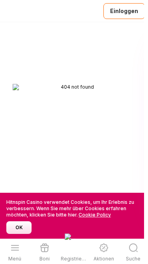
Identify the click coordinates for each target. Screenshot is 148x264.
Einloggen (124, 11)
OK (19, 227)
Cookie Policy (95, 215)
